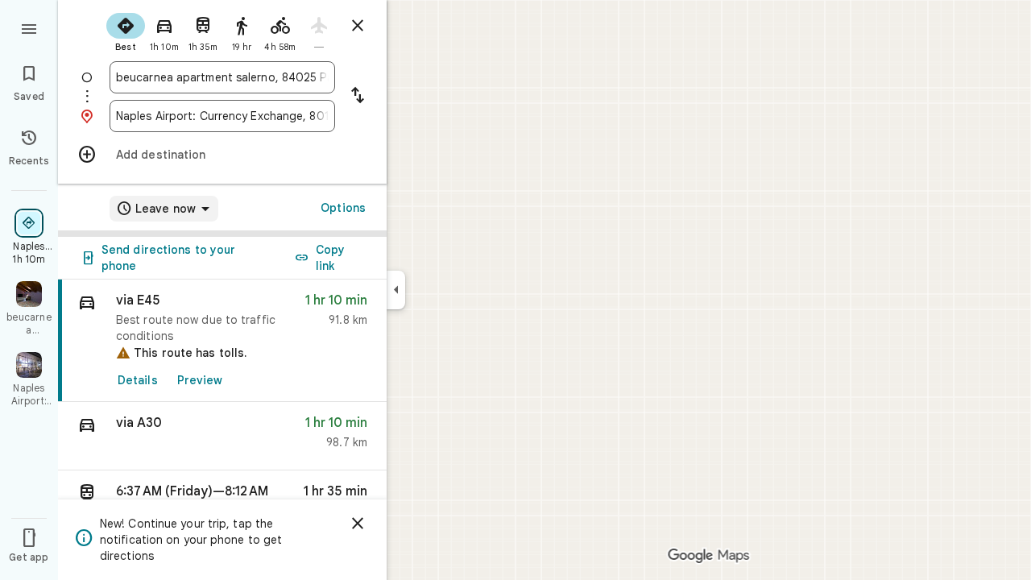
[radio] (125, 31)
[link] (222, 341)
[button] (222, 436)
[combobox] (222, 77)
